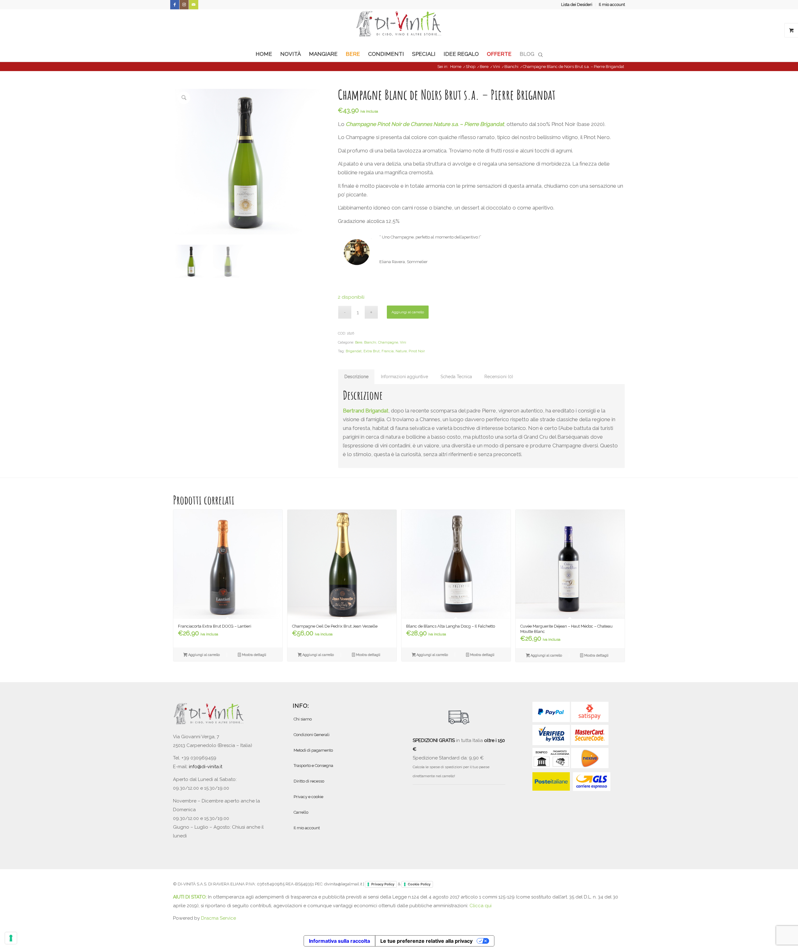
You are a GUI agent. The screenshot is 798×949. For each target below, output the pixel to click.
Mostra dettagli (253, 655)
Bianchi (370, 342)
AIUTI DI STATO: (190, 897)
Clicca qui (480, 905)
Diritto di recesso (309, 781)
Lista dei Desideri (576, 4)
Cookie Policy (419, 884)
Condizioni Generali (311, 734)
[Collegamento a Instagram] (184, 4)
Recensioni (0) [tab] (498, 376)
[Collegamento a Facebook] (174, 4)
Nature (401, 351)
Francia (388, 351)
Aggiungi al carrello (408, 312)
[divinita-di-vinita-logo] (399, 27)
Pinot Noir (417, 351)
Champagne (388, 342)
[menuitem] (577, 4)
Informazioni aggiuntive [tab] (404, 376)
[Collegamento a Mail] (193, 4)
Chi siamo (303, 719)
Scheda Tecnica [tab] (456, 376)
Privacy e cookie (308, 796)
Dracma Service (218, 918)
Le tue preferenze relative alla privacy (426, 941)
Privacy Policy (382, 884)
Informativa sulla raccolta (339, 941)
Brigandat (354, 351)
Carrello (301, 812)
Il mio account (612, 4)
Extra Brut (371, 351)
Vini (403, 342)
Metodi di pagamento (313, 750)
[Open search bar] (540, 54)
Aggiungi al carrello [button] (203, 655)
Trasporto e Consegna (313, 765)
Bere (358, 342)
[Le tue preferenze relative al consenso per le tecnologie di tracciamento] (11, 938)
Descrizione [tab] (356, 376)
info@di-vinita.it (205, 766)
